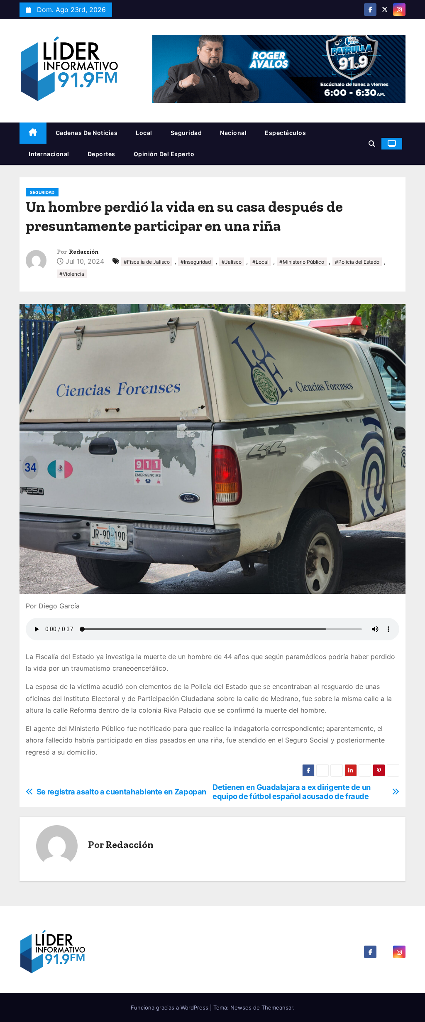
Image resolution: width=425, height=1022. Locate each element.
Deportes (101, 153)
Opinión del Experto (164, 153)
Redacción (84, 251)
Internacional (49, 153)
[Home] (33, 133)
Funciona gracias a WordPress (170, 1007)
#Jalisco (232, 262)
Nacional (233, 132)
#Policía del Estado (357, 262)
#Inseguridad (196, 262)
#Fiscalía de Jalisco (147, 262)
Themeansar (277, 1007)
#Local (260, 262)
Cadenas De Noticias (87, 132)
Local (144, 132)
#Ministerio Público (301, 262)
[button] (372, 144)
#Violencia (71, 274)
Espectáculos (285, 132)
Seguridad (186, 132)
